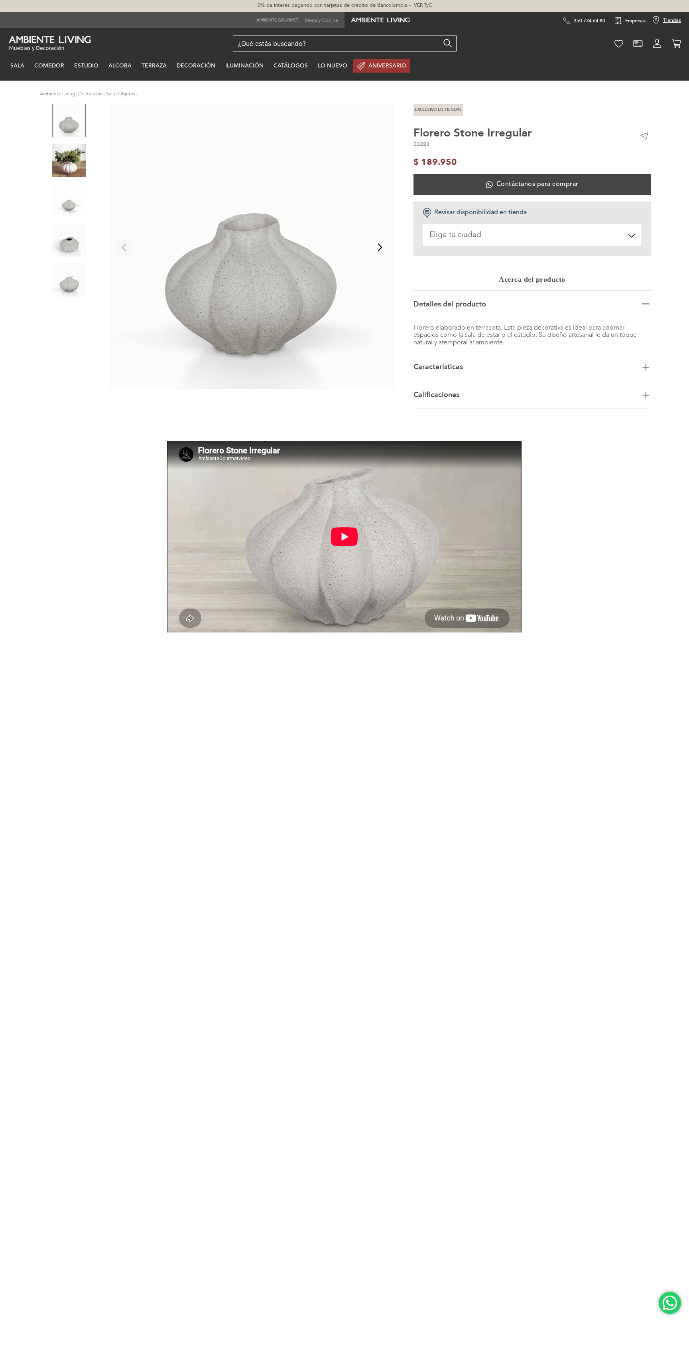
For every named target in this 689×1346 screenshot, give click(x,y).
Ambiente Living (57, 95)
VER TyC (423, 5)
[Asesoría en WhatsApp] (670, 1303)
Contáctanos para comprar (537, 186)
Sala (110, 95)
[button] (252, 248)
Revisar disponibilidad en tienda (480, 214)
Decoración (90, 95)
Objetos (126, 95)
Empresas (635, 21)
